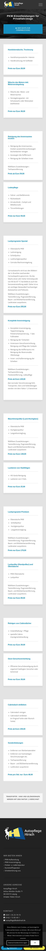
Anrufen (13, 948)
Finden (35, 948)
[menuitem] (39, 4)
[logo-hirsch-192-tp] (19, 4)
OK (35, 943)
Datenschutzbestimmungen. (17, 943)
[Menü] (39, 4)
